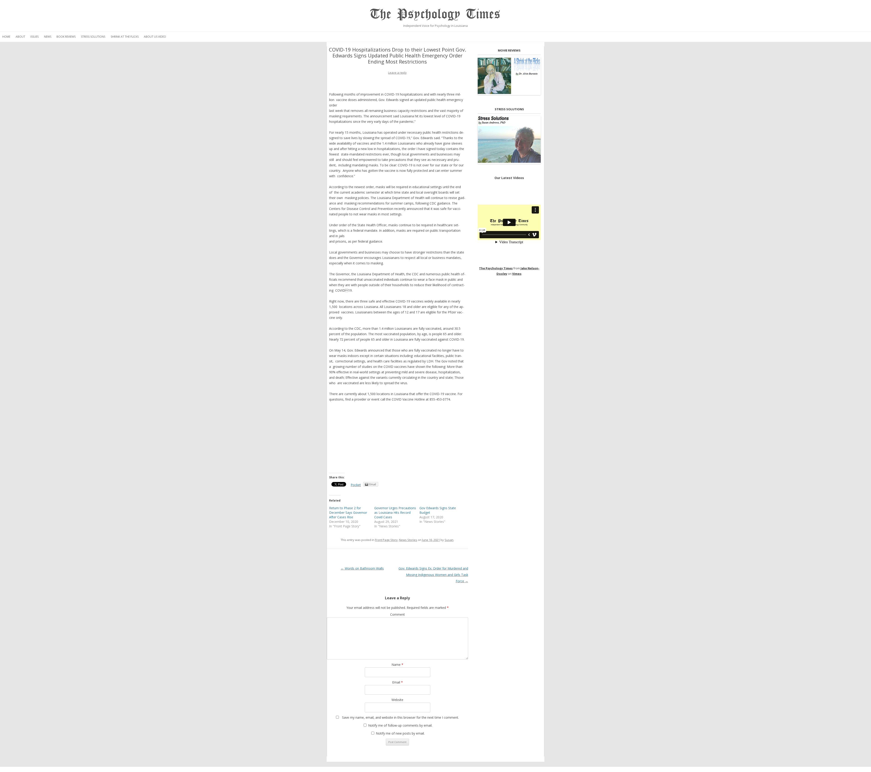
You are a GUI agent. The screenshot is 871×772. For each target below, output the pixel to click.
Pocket (356, 485)
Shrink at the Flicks (125, 37)
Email (397, 682)
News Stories (408, 540)
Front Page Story (386, 540)
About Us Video (155, 37)
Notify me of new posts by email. (400, 733)
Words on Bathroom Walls (362, 568)
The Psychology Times (435, 14)
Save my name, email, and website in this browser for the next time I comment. (400, 717)
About (20, 37)
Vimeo (516, 274)
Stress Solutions (93, 37)
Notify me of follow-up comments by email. (400, 725)
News (47, 37)
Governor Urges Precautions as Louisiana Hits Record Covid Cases (395, 512)
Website (397, 700)
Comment (397, 614)
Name (397, 664)
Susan (449, 540)
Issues (34, 37)
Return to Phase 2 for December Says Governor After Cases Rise (348, 512)
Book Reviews (66, 37)
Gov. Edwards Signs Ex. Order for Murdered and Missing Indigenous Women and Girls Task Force (433, 574)
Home (6, 37)
